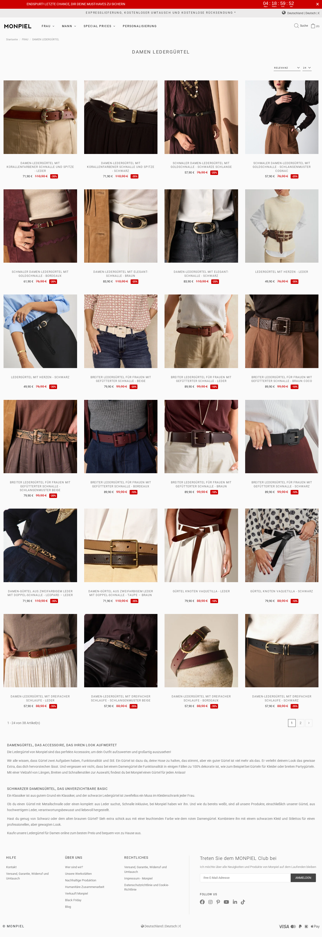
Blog (68, 906)
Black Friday (73, 900)
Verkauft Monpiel (76, 893)
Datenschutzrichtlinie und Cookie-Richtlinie (146, 887)
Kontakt (11, 867)
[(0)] (313, 26)
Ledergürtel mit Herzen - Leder (281, 272)
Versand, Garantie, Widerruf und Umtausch (27, 876)
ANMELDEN (303, 877)
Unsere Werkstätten (78, 873)
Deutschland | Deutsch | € (303, 13)
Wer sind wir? (74, 867)
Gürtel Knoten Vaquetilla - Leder (201, 591)
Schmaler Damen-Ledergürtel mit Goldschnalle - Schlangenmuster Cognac (282, 167)
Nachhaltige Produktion (80, 880)
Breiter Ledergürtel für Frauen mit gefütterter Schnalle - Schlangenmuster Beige (40, 486)
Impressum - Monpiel (138, 878)
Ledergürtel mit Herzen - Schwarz (40, 377)
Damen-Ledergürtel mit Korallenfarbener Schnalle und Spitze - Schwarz (120, 167)
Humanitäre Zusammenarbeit (84, 887)
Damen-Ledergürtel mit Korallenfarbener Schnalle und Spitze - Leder (40, 167)
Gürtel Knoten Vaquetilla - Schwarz (281, 591)
